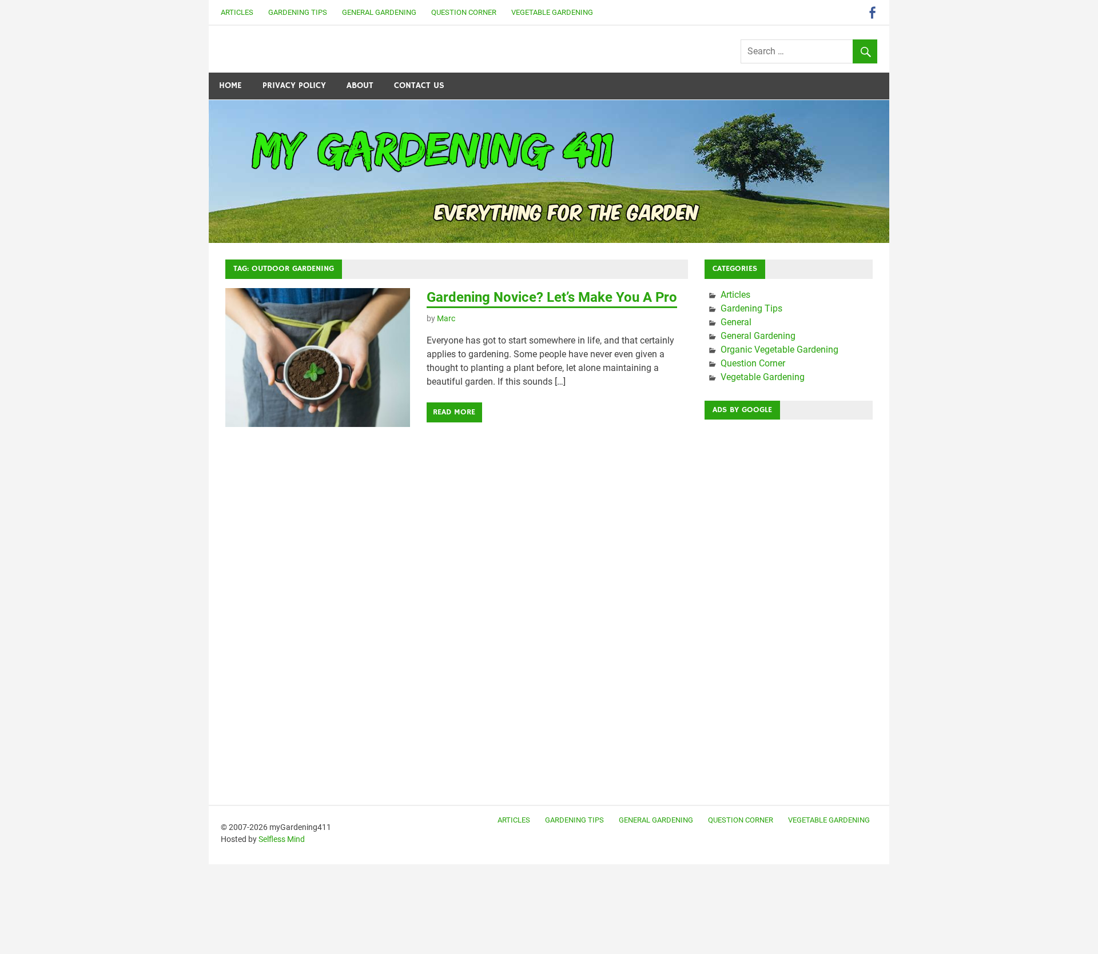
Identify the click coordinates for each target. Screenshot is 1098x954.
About (360, 85)
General (736, 322)
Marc (446, 318)
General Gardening (379, 12)
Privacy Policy (294, 85)
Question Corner (463, 12)
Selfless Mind (281, 839)
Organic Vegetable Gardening (779, 349)
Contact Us (419, 85)
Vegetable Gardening (552, 12)
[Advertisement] (789, 600)
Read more (454, 412)
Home (230, 85)
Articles (237, 12)
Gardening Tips (297, 12)
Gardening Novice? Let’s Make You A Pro (552, 297)
